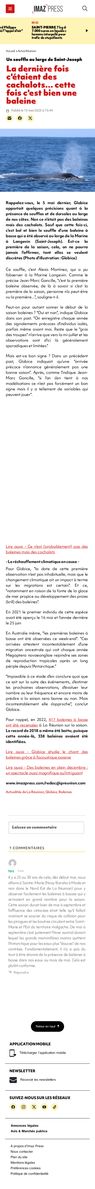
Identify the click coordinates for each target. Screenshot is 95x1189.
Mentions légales (23, 1162)
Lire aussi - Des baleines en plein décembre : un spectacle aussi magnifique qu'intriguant (47, 770)
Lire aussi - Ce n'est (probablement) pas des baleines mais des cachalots (47, 549)
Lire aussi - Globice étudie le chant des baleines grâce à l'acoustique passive (47, 754)
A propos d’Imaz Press (27, 1146)
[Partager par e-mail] (9, 118)
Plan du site (19, 1157)
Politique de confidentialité (29, 1173)
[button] (10, 8)
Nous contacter (22, 1151)
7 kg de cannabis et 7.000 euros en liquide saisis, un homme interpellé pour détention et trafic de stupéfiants (32, 32)
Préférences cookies (26, 1168)
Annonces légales (25, 1125)
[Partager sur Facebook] (20, 118)
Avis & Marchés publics (29, 1131)
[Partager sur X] (30, 118)
